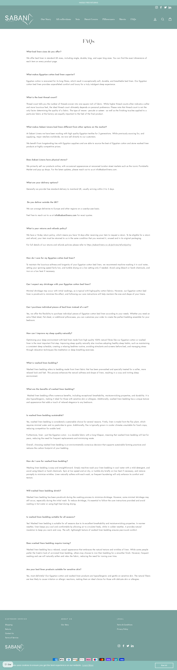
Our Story (46, 19)
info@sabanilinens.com (65, 215)
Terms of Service (11, 637)
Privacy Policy (122, 629)
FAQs (133, 19)
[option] (88, 2)
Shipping (8, 624)
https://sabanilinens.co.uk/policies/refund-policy (109, 244)
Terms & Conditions (124, 624)
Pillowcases (108, 19)
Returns (8, 629)
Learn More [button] (87, 665)
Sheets (122, 19)
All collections (63, 19)
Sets (78, 19)
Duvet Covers (91, 19)
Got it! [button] (164, 665)
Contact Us (9, 633)
